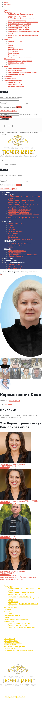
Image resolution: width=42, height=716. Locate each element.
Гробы (10, 43)
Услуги (6, 67)
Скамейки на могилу (16, 49)
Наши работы (9, 639)
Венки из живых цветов (17, 625)
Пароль (3, 103)
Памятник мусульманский (18, 30)
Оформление (13, 55)
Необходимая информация (14, 647)
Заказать (12, 468)
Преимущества (14, 82)
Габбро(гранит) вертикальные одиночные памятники (20, 15)
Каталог (7, 39)
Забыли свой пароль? (8, 111)
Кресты (11, 45)
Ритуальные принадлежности (20, 57)
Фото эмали (13, 51)
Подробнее (4, 468)
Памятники (8, 12)
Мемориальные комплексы (18, 26)
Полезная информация (13, 80)
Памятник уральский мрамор (20, 28)
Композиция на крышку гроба (20, 61)
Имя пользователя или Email (12, 97)
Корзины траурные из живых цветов (22, 627)
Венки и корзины (15, 41)
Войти (19, 107)
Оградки (11, 47)
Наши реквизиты (15, 84)
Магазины (8, 76)
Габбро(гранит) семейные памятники (23, 22)
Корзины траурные (16, 63)
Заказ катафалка (15, 70)
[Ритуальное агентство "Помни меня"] (21, 146)
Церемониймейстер (16, 74)
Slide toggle (4, 119)
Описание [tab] (8, 404)
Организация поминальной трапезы (22, 72)
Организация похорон (17, 69)
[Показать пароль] (27, 103)
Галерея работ (10, 78)
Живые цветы (9, 59)
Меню (6, 3)
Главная (7, 10)
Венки (10, 65)
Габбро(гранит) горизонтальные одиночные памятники (21, 19)
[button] (1, 274)
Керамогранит (14, 53)
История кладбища (16, 86)
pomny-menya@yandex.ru (15, 697)
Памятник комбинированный (19, 24)
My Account (8, 5)
